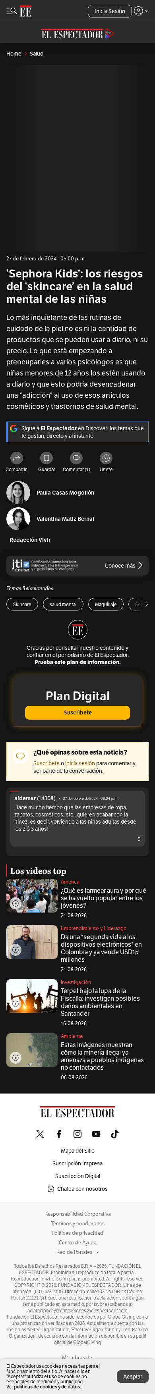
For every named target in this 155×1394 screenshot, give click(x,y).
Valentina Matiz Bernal (65, 519)
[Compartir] (16, 459)
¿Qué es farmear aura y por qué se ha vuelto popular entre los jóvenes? (103, 898)
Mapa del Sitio (78, 1150)
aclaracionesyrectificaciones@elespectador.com (77, 1310)
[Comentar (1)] (76, 459)
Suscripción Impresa (77, 1163)
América (70, 881)
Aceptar (132, 1376)
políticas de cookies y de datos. (47, 1387)
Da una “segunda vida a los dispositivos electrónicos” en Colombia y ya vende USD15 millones (101, 948)
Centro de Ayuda (78, 1243)
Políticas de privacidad (77, 1233)
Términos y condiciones (78, 1223)
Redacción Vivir (30, 540)
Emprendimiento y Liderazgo (94, 928)
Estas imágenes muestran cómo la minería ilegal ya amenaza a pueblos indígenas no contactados (102, 1056)
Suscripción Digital (77, 1176)
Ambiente (72, 1036)
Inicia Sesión (110, 11)
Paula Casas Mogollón (65, 492)
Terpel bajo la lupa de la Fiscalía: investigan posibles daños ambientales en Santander (100, 1002)
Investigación (76, 982)
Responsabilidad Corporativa (78, 1214)
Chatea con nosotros (82, 1188)
